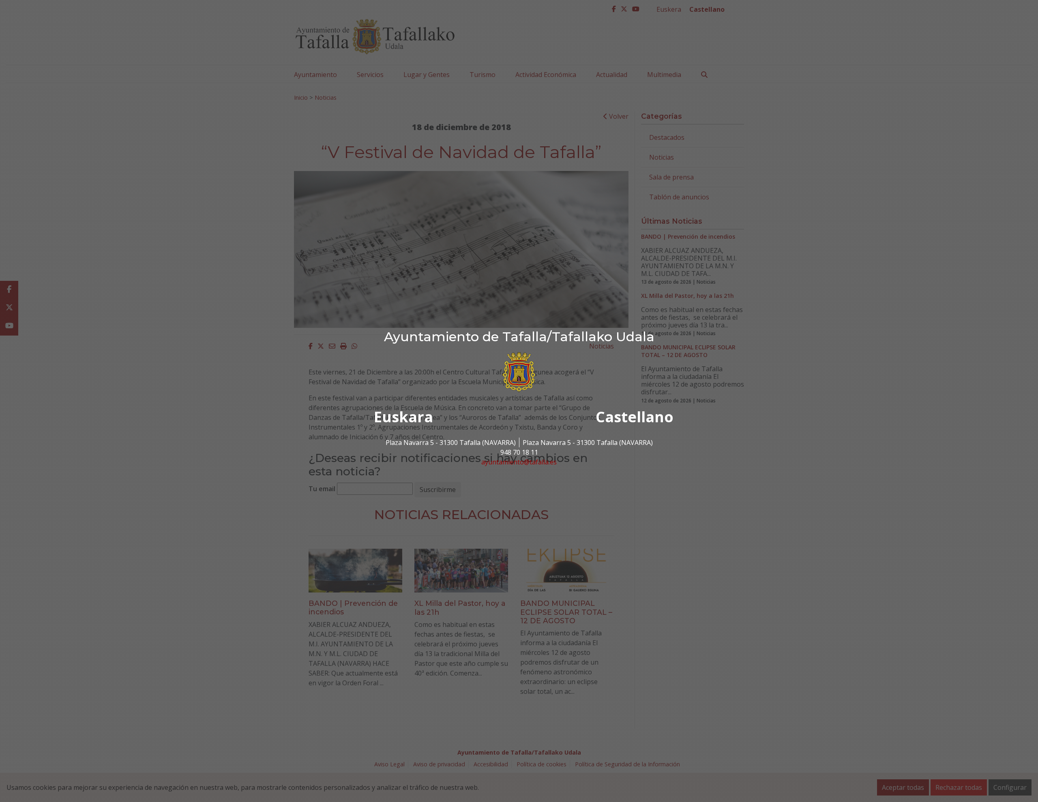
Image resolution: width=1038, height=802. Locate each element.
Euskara (403, 417)
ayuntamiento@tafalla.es (519, 462)
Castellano (634, 417)
